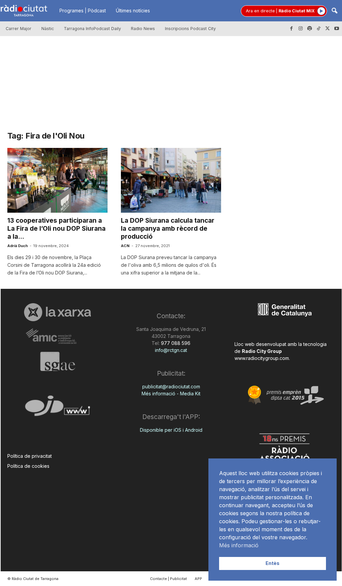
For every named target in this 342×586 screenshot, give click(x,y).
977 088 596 (175, 343)
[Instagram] (301, 29)
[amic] (57, 336)
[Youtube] (337, 29)
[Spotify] (310, 29)
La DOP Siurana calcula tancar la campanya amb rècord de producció (167, 228)
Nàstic (47, 28)
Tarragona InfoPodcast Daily (92, 28)
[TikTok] (319, 29)
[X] (328, 29)
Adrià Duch (17, 245)
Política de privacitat (29, 456)
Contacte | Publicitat (168, 578)
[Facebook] (292, 29)
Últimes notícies (133, 10)
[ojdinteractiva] (57, 408)
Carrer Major (18, 28)
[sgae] (57, 361)
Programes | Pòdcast (82, 10)
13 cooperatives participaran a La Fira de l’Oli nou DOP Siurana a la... (56, 228)
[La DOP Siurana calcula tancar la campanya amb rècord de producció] (171, 180)
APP (198, 578)
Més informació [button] (239, 545)
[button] (334, 11)
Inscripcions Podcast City (190, 28)
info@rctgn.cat (171, 350)
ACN (125, 245)
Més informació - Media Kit (171, 393)
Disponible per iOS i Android (171, 430)
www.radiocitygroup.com (261, 358)
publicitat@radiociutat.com (171, 386)
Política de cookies (28, 466)
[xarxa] (57, 312)
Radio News (143, 28)
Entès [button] (273, 563)
